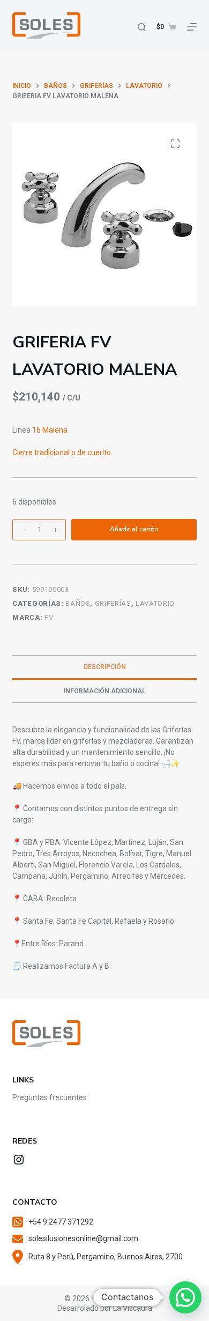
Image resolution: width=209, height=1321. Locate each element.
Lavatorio (155, 603)
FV (48, 617)
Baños (77, 603)
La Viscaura (132, 1308)
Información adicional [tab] (105, 691)
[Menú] (192, 27)
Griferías (113, 603)
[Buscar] (142, 27)
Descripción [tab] (105, 667)
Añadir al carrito (134, 529)
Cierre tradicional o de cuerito (61, 452)
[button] (185, 1297)
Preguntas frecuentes (49, 1097)
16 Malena (50, 430)
